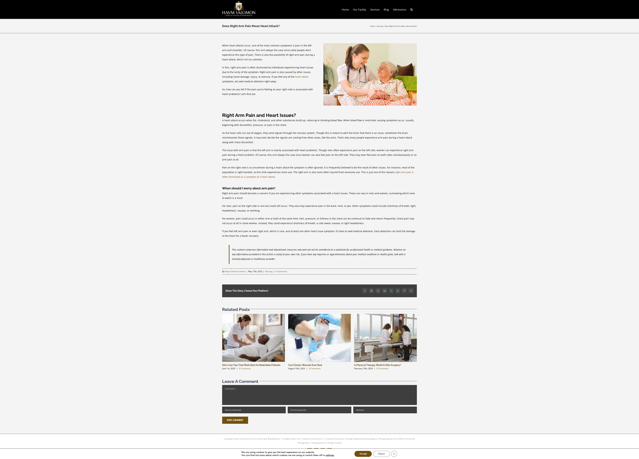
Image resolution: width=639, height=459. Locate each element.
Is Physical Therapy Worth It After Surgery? (377, 365)
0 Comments (281, 271)
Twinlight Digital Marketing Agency (361, 438)
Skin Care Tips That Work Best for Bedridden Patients (251, 365)
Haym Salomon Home (235, 271)
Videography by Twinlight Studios (326, 442)
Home (372, 26)
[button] (411, 9)
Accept (363, 453)
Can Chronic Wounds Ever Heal (305, 365)
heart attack (301, 76)
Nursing (380, 26)
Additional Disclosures (312, 438)
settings (329, 455)
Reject (381, 453)
